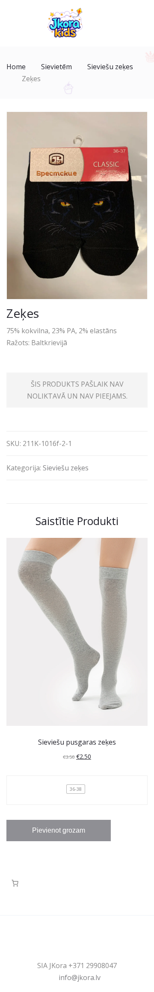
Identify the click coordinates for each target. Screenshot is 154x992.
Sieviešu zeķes (110, 66)
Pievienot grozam (58, 830)
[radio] (76, 789)
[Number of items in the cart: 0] (15, 883)
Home (16, 66)
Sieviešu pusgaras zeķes (77, 742)
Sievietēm (56, 66)
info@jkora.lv (80, 977)
